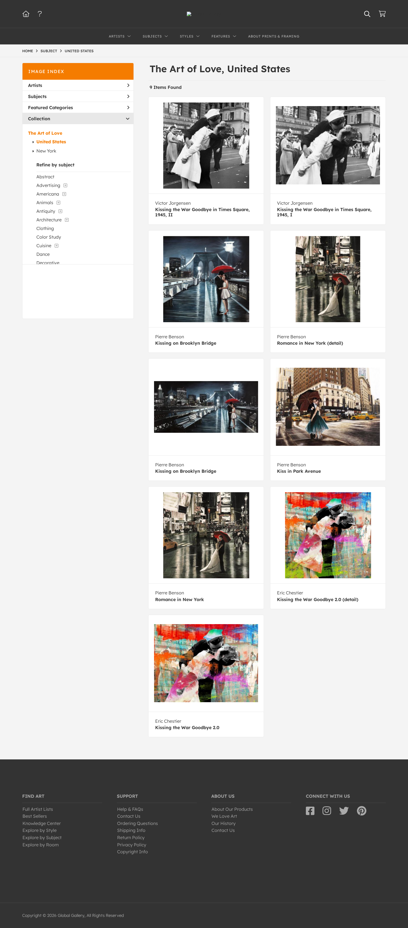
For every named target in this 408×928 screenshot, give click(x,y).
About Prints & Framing (273, 36)
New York (46, 151)
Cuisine (43, 245)
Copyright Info (132, 851)
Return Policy (131, 837)
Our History (223, 823)
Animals (44, 202)
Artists (35, 85)
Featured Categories (50, 107)
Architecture (49, 219)
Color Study (48, 237)
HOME (27, 51)
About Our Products (232, 809)
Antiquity (45, 211)
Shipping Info (131, 830)
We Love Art (224, 816)
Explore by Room (40, 844)
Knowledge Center (41, 823)
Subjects (37, 96)
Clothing (45, 228)
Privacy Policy (131, 844)
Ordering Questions (137, 823)
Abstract (45, 176)
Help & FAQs (130, 809)
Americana (47, 194)
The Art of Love (45, 133)
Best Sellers (34, 816)
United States (51, 141)
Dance (43, 254)
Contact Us (128, 816)
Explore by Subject (42, 837)
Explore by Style (39, 830)
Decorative (47, 263)
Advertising (48, 185)
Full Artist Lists (37, 809)
